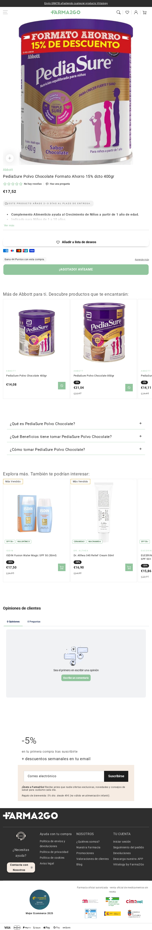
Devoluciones (122, 853)
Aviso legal (47, 863)
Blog (79, 864)
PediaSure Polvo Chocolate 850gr (94, 375)
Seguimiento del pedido (128, 847)
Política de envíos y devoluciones (52, 844)
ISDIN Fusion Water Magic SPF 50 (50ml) (31, 555)
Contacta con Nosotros (19, 867)
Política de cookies (52, 857)
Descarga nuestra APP (128, 858)
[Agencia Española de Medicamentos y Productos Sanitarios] (90, 901)
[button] (118, 12)
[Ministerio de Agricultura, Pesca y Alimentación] (112, 913)
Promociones (85, 853)
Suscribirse (116, 776)
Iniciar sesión (122, 841)
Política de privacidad (54, 852)
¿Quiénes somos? (88, 841)
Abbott (8, 170)
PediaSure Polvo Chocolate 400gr (26, 375)
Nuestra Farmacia (88, 847)
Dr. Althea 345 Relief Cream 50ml (94, 555)
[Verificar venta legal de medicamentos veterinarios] (90, 913)
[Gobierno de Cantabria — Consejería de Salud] (134, 913)
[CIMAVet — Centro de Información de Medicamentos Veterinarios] (134, 901)
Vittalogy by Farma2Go (128, 864)
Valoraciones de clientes (92, 858)
